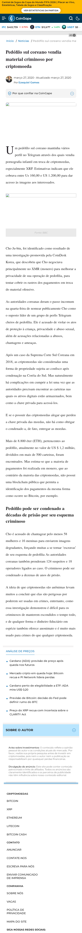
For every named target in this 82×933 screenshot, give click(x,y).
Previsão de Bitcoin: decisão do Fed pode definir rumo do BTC (38, 700)
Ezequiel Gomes (28, 82)
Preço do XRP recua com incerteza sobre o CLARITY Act (39, 712)
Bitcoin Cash (17, 834)
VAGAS (11, 901)
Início (10, 41)
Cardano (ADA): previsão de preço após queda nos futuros (36, 663)
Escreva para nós (20, 866)
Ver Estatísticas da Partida (41, 10)
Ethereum (14, 817)
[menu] (4, 18)
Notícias (23, 41)
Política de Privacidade (16, 911)
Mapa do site (17, 921)
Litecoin (13, 826)
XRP (9, 809)
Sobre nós (15, 893)
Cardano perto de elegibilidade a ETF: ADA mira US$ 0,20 (39, 687)
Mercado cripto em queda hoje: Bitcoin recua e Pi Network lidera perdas (37, 675)
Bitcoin (12, 801)
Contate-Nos (17, 858)
